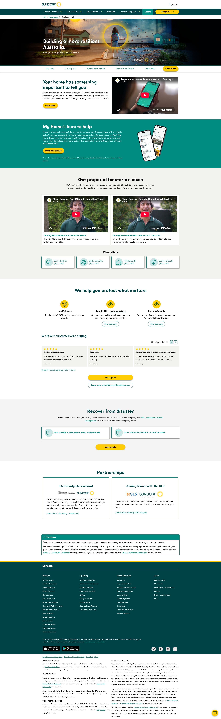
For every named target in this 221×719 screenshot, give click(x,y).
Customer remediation (125, 610)
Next (175, 342)
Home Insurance (48, 580)
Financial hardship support (126, 587)
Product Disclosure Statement (56, 552)
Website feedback (123, 613)
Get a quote (170, 69)
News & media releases (162, 595)
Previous (171, 342)
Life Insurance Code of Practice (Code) (146, 707)
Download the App (53, 151)
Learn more (50, 105)
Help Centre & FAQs (124, 584)
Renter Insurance (49, 587)
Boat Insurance (48, 613)
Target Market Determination (134, 552)
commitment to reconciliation (94, 642)
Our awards (158, 584)
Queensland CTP (49, 599)
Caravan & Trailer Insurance (53, 606)
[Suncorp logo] (51, 4)
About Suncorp (159, 580)
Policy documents (86, 599)
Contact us (121, 580)
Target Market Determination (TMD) (131, 703)
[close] (217, 690)
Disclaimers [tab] (51, 537)
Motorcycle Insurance (50, 602)
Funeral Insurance (49, 628)
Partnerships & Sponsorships (164, 587)
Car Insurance (48, 595)
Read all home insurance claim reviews (58, 370)
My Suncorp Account (87, 580)
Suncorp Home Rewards (88, 606)
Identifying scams (123, 599)
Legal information (48, 657)
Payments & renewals (87, 591)
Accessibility (89, 657)
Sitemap (96, 657)
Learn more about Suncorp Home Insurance (110, 385)
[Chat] (215, 713)
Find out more (110, 324)
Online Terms (68, 657)
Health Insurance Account (89, 584)
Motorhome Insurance (50, 610)
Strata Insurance (49, 591)
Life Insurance (48, 621)
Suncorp (48, 565)
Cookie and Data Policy (52, 667)
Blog (155, 599)
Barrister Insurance (49, 632)
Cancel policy (85, 602)
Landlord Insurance (49, 584)
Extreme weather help (125, 591)
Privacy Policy (58, 657)
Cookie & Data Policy (78, 657)
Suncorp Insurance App (88, 610)
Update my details (86, 587)
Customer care (122, 602)
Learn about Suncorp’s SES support (131, 512)
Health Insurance (49, 617)
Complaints (121, 606)
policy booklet (100, 710)
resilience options (117, 311)
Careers (157, 591)
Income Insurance (49, 624)
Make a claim (110, 447)
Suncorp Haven (122, 595)
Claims (82, 595)
